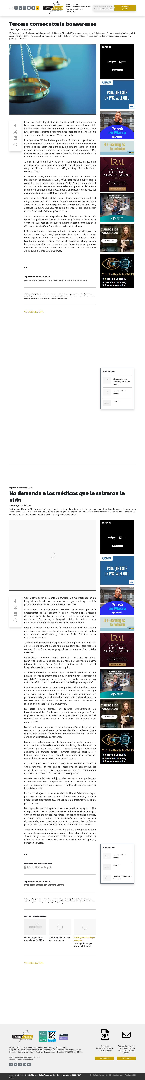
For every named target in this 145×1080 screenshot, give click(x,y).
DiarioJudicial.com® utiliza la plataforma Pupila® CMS (113, 1075)
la (37, 280)
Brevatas (116, 401)
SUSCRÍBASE (126, 1058)
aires (73, 280)
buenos (66, 280)
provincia (54, 280)
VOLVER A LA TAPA (34, 311)
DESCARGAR (104, 1058)
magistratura (44, 280)
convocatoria (81, 280)
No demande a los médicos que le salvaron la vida (122, 381)
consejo (27, 280)
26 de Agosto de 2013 (20, 29)
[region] (117, 308)
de (33, 280)
